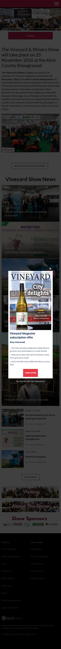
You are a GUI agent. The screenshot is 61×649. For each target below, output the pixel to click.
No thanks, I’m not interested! (30, 381)
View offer (30, 373)
